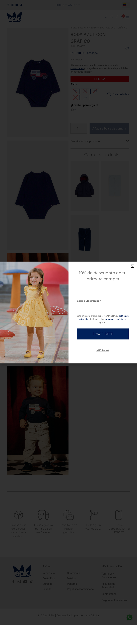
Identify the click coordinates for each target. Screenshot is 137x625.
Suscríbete (103, 334)
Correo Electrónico (89, 300)
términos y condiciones (115, 319)
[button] (132, 266)
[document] (68, 312)
